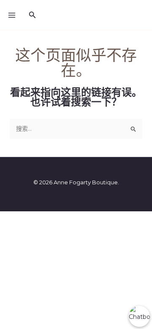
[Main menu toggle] (11, 15)
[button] (32, 15)
